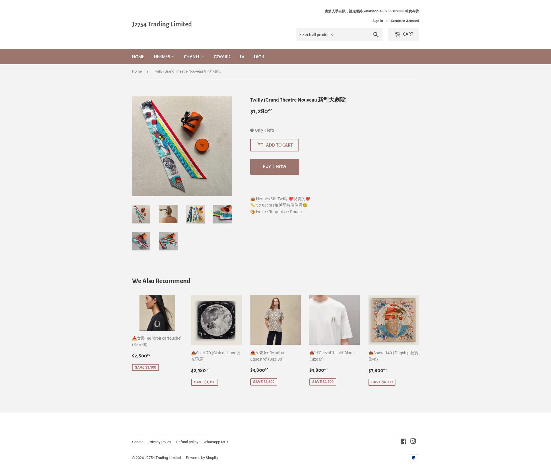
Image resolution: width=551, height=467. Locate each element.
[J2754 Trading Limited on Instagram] (413, 442)
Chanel (192, 56)
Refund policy (187, 442)
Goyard (222, 56)
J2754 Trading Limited (162, 24)
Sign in (377, 21)
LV (242, 56)
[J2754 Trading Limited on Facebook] (404, 442)
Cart (407, 34)
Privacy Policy (160, 442)
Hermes (162, 56)
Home (138, 56)
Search (137, 442)
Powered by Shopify (202, 458)
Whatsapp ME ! (215, 442)
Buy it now (274, 166)
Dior (259, 56)
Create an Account (405, 21)
